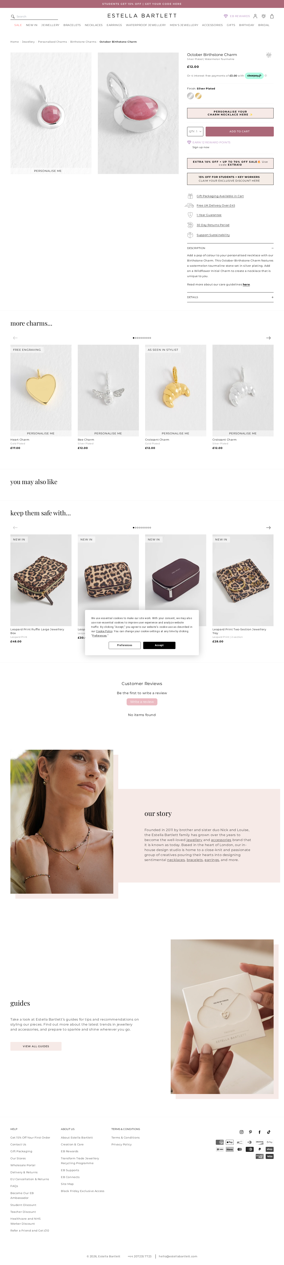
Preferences (124, 645)
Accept (159, 645)
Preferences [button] (99, 635)
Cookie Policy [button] (104, 631)
